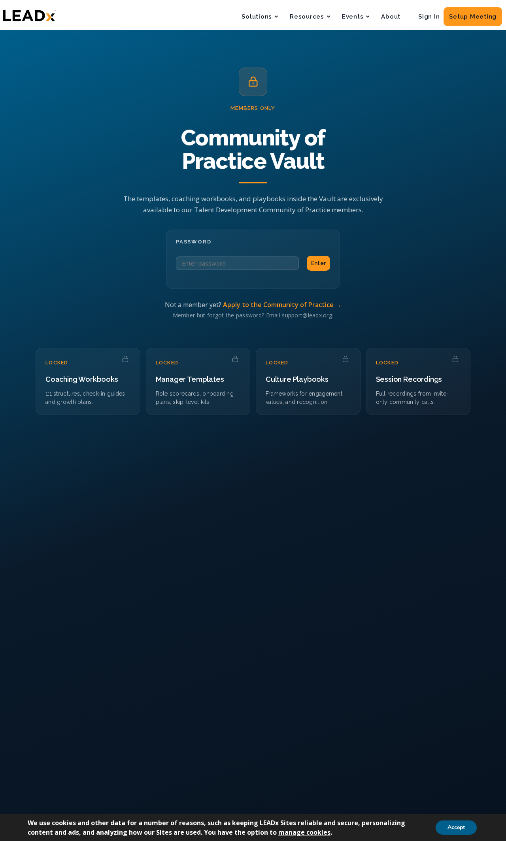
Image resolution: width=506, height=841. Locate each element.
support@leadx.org (307, 315)
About (390, 16)
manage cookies (304, 832)
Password (193, 242)
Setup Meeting (473, 16)
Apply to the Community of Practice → (282, 304)
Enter (318, 263)
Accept (456, 827)
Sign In (429, 16)
